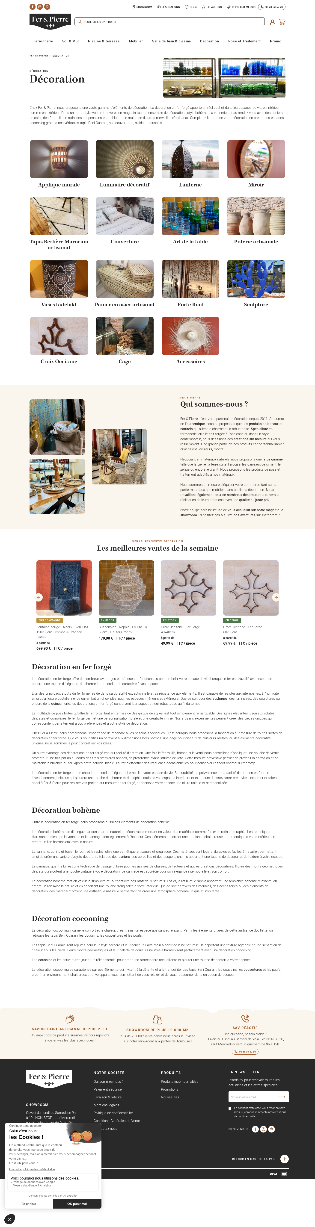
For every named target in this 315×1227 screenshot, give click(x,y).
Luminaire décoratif (124, 184)
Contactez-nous (105, 1128)
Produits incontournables (179, 1081)
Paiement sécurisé (108, 1089)
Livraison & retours (108, 1097)
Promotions (169, 1089)
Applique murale (59, 184)
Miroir (256, 184)
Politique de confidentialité (113, 1112)
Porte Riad (190, 304)
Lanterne (190, 184)
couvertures (253, 969)
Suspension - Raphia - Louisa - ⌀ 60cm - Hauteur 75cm (123, 629)
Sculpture (256, 304)
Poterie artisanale (256, 241)
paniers (124, 856)
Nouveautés (170, 1097)
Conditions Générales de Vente (117, 1120)
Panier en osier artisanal (125, 304)
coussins (45, 959)
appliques (220, 698)
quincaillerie (60, 703)
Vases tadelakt (59, 304)
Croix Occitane (59, 361)
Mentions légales (106, 1105)
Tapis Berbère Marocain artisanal (59, 244)
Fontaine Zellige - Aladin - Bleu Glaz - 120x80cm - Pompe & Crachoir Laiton (63, 632)
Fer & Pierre (52, 782)
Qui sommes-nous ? (109, 1081)
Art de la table (190, 241)
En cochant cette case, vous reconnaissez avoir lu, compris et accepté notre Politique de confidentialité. (260, 1112)
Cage (125, 361)
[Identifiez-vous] (272, 21)
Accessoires (190, 361)
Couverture (125, 241)
